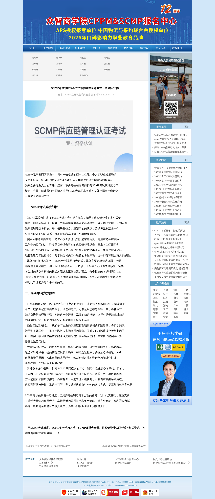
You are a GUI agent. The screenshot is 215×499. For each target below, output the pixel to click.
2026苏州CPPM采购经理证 (168, 197)
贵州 (186, 309)
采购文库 (82, 459)
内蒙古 (156, 294)
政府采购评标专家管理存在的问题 (172, 264)
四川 (176, 309)
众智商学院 (83, 466)
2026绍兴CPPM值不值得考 (168, 214)
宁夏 (165, 317)
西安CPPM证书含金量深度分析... (171, 151)
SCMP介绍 (64, 48)
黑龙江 (187, 294)
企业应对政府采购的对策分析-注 (171, 260)
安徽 (186, 298)
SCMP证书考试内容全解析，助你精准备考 (124, 446)
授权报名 (144, 48)
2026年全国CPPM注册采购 (168, 172)
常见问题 (161, 48)
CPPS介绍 (80, 48)
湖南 (165, 305)
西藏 (165, 313)
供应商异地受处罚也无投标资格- (171, 272)
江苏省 (83, 63)
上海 (155, 298)
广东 (176, 305)
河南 (186, 301)
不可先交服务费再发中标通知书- (171, 277)
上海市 (59, 63)
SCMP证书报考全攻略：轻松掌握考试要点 (48, 446)
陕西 (176, 313)
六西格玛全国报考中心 (127, 459)
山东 (176, 301)
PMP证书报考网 (85, 462)
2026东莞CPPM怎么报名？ (168, 193)
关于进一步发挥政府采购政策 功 (171, 235)
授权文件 (112, 48)
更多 (186, 126)
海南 (155, 309)
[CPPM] (171, 363)
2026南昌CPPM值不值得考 (168, 180)
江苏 (165, 298)
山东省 (35, 63)
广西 (186, 305)
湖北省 (35, 75)
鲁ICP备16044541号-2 (102, 485)
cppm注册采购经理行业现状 (168, 243)
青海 (155, 317)
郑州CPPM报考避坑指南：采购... (171, 147)
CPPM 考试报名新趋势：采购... (170, 135)
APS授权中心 (46, 462)
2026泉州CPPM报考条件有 (168, 189)
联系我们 (177, 48)
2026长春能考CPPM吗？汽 (168, 185)
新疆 (176, 317)
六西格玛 (128, 48)
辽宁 (165, 294)
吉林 (176, 294)
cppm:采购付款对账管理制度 (169, 247)
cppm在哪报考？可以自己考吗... (170, 139)
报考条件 (161, 126)
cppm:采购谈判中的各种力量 (169, 251)
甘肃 (186, 313)
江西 (165, 301)
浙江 (176, 298)
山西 (186, 290)
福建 (155, 301)
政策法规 (161, 222)
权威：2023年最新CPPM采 (168, 239)
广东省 (59, 69)
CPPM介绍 (48, 48)
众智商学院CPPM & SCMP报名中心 (171, 462)
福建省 (35, 69)
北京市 (35, 58)
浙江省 (107, 63)
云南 (155, 313)
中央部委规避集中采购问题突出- (171, 256)
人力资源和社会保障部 (51, 459)
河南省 (107, 58)
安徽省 (59, 75)
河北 (176, 290)
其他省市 (84, 75)
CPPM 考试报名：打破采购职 (169, 230)
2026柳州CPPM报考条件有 (168, 206)
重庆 (165, 309)
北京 (155, 290)
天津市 (59, 58)
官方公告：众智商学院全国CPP (170, 168)
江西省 (83, 69)
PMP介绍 (96, 48)
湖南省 (107, 69)
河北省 (83, 58)
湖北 (155, 305)
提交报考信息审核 (162, 459)
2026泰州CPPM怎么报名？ (168, 210)
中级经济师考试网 (48, 466)
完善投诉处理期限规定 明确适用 (171, 268)
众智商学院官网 (123, 462)
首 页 (32, 48)
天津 (165, 290)
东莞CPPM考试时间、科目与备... (171, 143)
